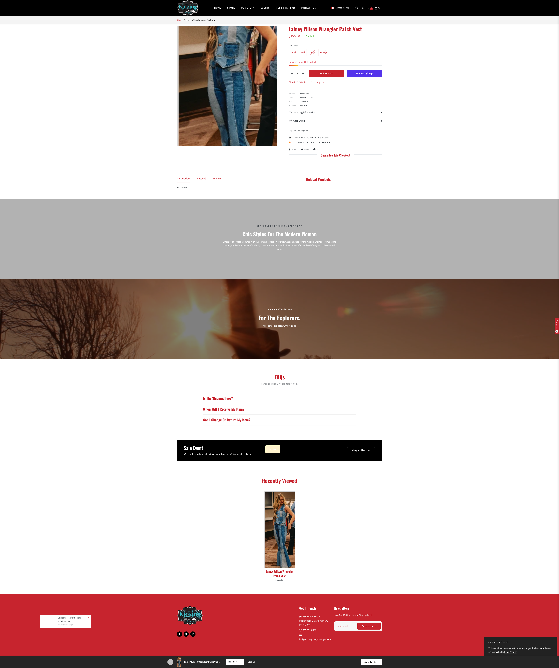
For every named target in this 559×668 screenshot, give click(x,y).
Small (293, 52)
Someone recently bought (69, 605)
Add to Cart (372, 662)
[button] (357, 8)
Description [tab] (183, 178)
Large (312, 52)
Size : (293, 45)
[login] (363, 8)
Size (229, 662)
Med (303, 52)
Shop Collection (361, 450)
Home (180, 20)
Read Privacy (510, 652)
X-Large (323, 52)
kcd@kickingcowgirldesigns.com (315, 639)
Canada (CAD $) (342, 8)
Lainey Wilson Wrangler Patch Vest (279, 573)
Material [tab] (201, 178)
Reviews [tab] (217, 178)
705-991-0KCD (309, 630)
